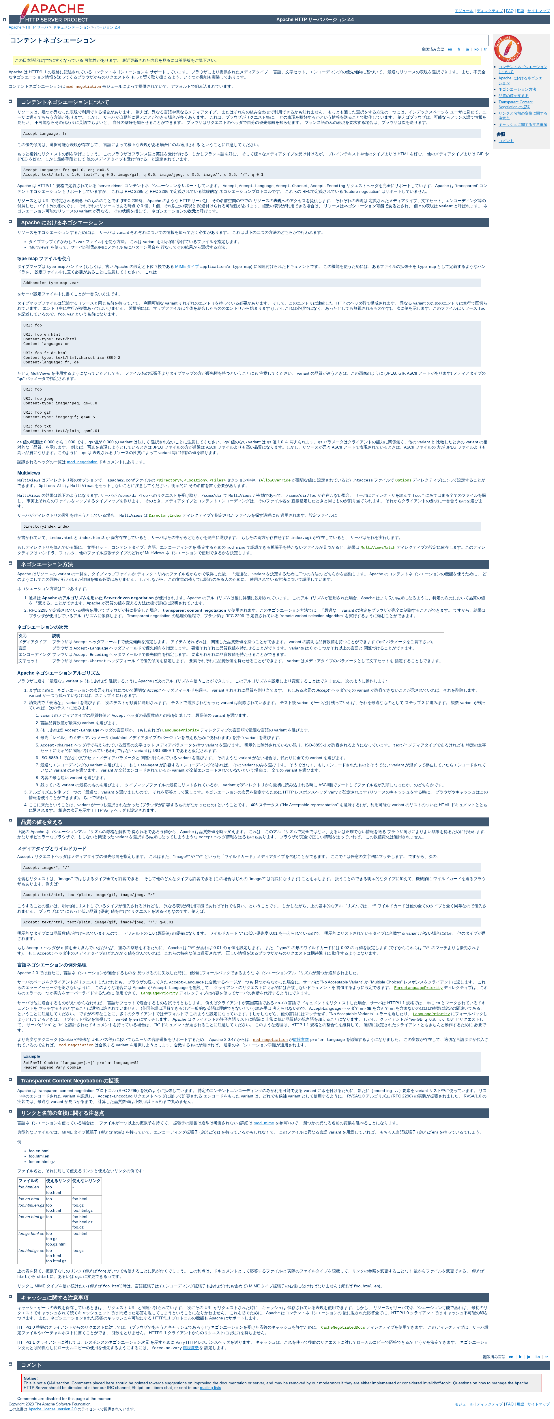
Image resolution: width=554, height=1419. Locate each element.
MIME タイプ (187, 266)
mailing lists (210, 1387)
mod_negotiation (83, 86)
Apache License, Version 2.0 (52, 1409)
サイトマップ (538, 11)
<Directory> (169, 480)
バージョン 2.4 (107, 27)
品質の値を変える (514, 96)
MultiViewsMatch (378, 547)
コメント (506, 141)
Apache (15, 27)
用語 (520, 11)
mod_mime (264, 1123)
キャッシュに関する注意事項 (523, 124)
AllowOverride (276, 480)
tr (485, 49)
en (450, 49)
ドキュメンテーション (71, 27)
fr (458, 49)
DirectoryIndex (165, 515)
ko (476, 49)
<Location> (195, 480)
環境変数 (301, 1039)
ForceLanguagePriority (418, 987)
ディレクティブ (490, 11)
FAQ (510, 11)
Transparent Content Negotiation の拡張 (516, 104)
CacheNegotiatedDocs (343, 1327)
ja (467, 49)
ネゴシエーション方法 (517, 89)
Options (403, 480)
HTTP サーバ (37, 27)
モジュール (464, 11)
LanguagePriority (180, 730)
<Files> (217, 480)
